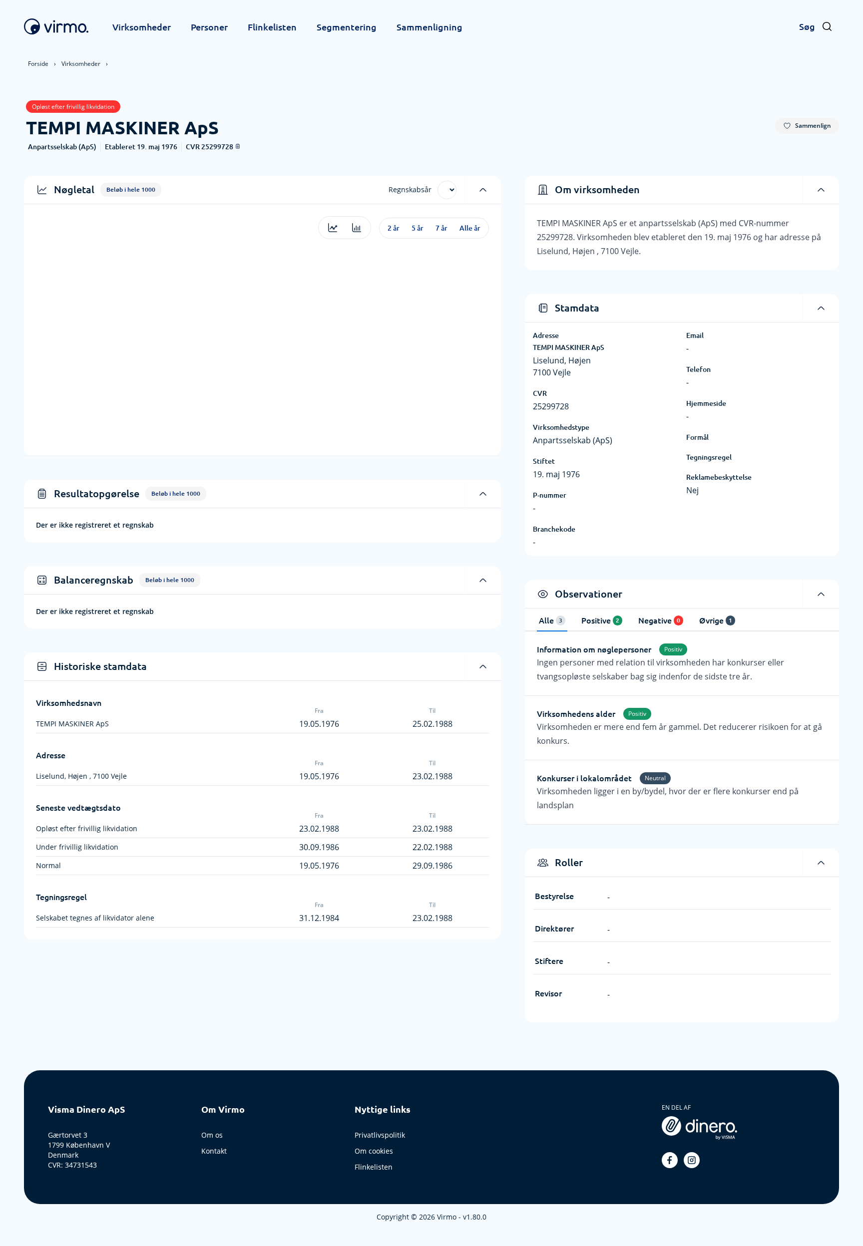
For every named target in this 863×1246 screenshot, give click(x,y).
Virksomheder (141, 27)
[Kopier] (238, 146)
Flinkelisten (272, 27)
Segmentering (347, 27)
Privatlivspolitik (380, 1135)
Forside (38, 63)
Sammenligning (429, 27)
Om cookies (374, 1151)
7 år (441, 228)
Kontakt (214, 1151)
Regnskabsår (410, 189)
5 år (418, 228)
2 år (394, 228)
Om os (212, 1135)
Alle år (469, 228)
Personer (209, 27)
